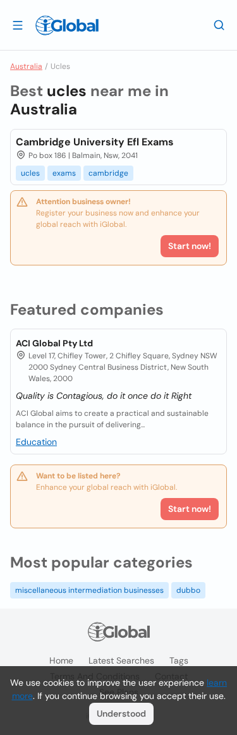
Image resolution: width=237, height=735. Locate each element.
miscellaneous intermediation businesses (89, 590)
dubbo (188, 590)
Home (61, 660)
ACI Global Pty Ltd (54, 343)
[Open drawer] (17, 24)
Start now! (189, 508)
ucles (30, 173)
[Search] (219, 24)
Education (36, 441)
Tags (178, 660)
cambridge (108, 173)
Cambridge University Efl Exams (95, 142)
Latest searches (121, 660)
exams (64, 173)
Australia (26, 66)
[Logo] (67, 25)
